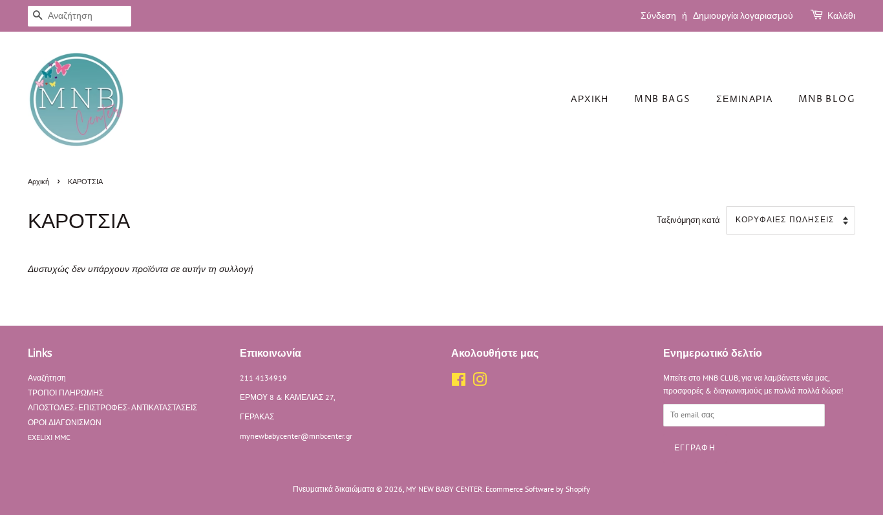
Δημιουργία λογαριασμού (743, 16)
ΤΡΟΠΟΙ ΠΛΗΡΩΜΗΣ (65, 392)
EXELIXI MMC (49, 437)
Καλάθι (841, 16)
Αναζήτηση (47, 378)
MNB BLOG (826, 99)
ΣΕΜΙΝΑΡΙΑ (744, 99)
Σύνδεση (658, 16)
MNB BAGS (662, 99)
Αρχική (38, 182)
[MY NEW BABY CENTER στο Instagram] (480, 382)
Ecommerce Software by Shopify (537, 489)
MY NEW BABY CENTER (444, 489)
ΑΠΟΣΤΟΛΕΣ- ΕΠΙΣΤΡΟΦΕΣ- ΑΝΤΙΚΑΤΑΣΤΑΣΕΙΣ (112, 407)
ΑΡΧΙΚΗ (589, 99)
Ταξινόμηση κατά (688, 220)
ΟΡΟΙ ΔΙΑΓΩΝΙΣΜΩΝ (64, 422)
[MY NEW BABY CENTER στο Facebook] (458, 382)
